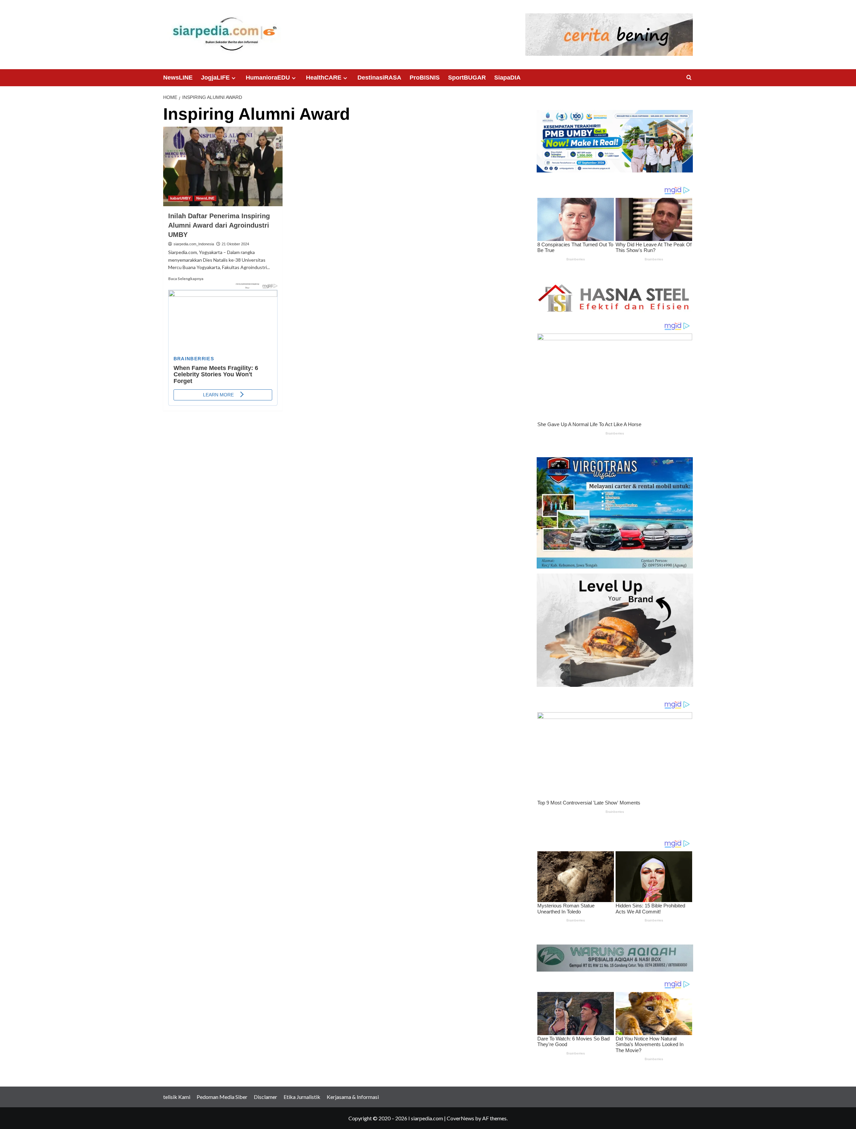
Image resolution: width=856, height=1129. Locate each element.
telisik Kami (176, 1097)
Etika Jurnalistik (302, 1097)
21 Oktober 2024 (235, 244)
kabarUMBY (180, 198)
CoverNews (460, 1118)
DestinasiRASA (379, 77)
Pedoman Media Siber (222, 1097)
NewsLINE (178, 77)
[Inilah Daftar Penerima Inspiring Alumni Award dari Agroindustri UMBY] (223, 166)
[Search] (689, 78)
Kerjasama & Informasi (353, 1097)
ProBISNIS (425, 77)
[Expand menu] (233, 78)
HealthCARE (323, 77)
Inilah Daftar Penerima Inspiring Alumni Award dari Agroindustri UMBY (219, 225)
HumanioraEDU (268, 77)
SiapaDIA (507, 77)
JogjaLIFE (215, 77)
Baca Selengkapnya (185, 278)
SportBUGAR (467, 77)
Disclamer (265, 1097)
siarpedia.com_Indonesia (194, 244)
